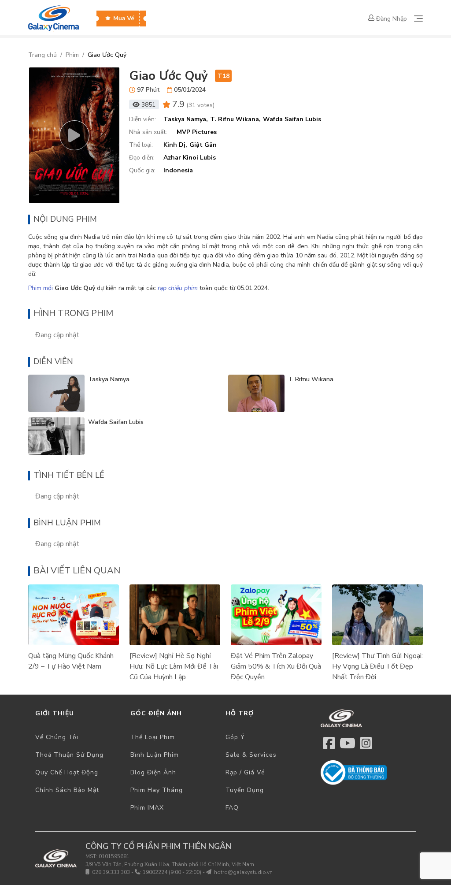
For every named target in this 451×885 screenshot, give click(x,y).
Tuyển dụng (245, 790)
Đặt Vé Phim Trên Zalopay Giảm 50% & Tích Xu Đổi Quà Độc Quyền (276, 666)
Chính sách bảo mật (67, 790)
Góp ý (235, 737)
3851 (148, 104)
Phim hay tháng (156, 790)
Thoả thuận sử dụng (69, 755)
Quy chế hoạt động (66, 772)
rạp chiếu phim (178, 288)
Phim (72, 55)
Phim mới (40, 288)
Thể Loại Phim (152, 737)
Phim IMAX (147, 807)
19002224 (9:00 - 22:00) (172, 872)
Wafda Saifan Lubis (116, 422)
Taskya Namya (108, 379)
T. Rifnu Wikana (310, 379)
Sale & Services (251, 755)
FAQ (232, 807)
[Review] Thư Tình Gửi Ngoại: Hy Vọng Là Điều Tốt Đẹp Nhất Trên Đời (377, 666)
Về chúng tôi (56, 737)
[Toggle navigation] (418, 18)
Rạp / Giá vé (245, 772)
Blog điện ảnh (153, 772)
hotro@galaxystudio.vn (243, 872)
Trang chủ (42, 55)
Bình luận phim (154, 755)
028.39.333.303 (111, 872)
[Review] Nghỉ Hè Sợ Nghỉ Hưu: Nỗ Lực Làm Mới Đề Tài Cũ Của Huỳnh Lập (173, 666)
